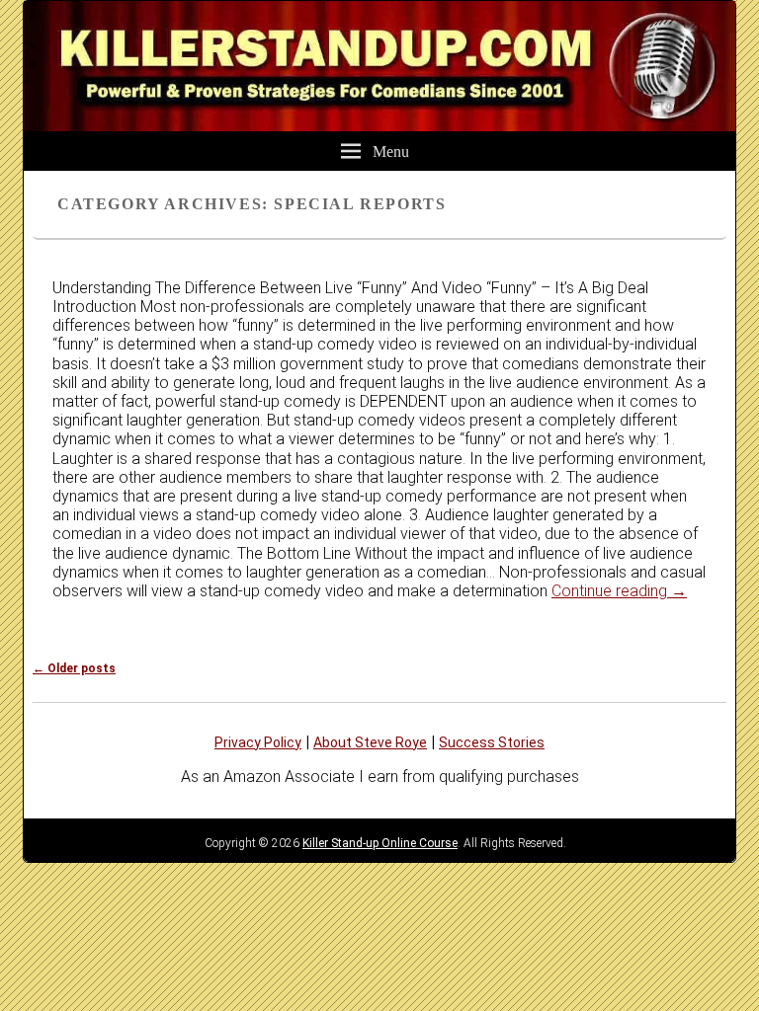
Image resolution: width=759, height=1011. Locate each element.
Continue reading (619, 591)
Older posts (74, 668)
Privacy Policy (257, 742)
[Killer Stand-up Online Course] (379, 126)
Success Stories (492, 742)
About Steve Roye (370, 742)
